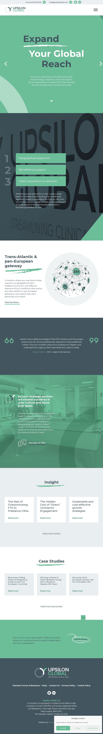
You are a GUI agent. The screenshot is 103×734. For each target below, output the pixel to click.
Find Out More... (12, 302)
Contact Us (54, 685)
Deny (78, 728)
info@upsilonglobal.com (58, 2)
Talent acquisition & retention (38, 181)
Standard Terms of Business (26, 685)
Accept (63, 728)
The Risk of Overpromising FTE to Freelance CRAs (18, 506)
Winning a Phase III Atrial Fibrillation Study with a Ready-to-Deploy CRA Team (50, 581)
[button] (95, 10)
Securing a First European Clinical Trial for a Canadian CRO (82, 580)
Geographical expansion (34, 158)
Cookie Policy (84, 685)
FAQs (44, 685)
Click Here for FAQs (37, 443)
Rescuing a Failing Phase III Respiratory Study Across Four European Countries (17, 581)
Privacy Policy (68, 685)
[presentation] (4, 61)
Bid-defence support (32, 169)
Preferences (93, 728)
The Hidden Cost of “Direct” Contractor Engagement (50, 506)
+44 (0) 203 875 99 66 (33, 2)
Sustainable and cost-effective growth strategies (82, 506)
